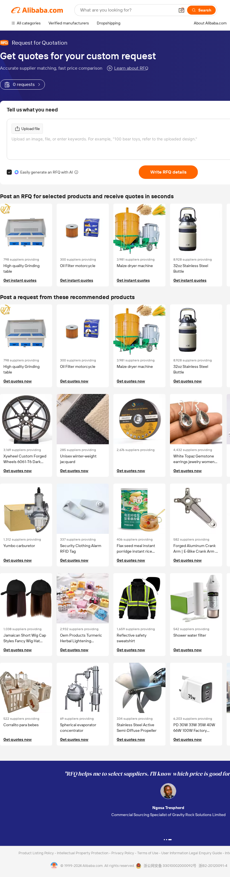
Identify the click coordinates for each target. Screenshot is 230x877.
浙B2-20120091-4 (213, 866)
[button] (181, 10)
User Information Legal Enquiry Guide (191, 853)
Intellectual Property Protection (83, 853)
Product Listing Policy (37, 853)
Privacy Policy (123, 853)
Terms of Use (148, 853)
